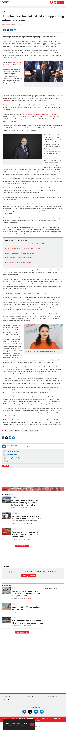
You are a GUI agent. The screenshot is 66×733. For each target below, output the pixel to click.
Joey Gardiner (6, 24)
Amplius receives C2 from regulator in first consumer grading (27, 608)
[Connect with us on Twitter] (30, 712)
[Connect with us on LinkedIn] (36, 712)
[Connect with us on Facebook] (24, 712)
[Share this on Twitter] (8, 30)
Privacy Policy (46, 718)
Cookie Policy (56, 718)
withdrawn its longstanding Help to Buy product (37, 105)
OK (32, 724)
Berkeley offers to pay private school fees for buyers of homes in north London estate (27, 534)
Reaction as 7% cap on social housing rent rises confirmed (22, 248)
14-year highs (7, 100)
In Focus (14, 497)
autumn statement (8, 430)
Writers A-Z (29, 696)
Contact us (22, 718)
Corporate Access (52, 696)
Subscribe (6, 699)
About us (37, 718)
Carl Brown (27, 539)
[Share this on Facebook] (4, 30)
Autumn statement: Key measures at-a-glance (18, 257)
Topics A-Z (7, 696)
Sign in (42, 26)
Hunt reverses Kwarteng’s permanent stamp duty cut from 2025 (24, 244)
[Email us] (42, 712)
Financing (17, 430)
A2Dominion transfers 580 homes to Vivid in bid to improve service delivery (27, 622)
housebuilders (24, 430)
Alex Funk (28, 612)
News (3, 12)
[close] (62, 26)
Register (32, 575)
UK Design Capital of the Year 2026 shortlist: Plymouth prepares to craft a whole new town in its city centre (27, 518)
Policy (31, 430)
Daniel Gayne (28, 523)
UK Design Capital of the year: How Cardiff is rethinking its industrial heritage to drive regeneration (25, 502)
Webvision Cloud (36, 726)
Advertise (30, 718)
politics (36, 430)
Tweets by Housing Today (50, 588)
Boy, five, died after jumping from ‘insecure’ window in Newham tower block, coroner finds (26, 593)
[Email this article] (15, 30)
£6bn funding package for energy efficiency (18, 262)
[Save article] (61, 30)
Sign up (6, 466)
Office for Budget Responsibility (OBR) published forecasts (39, 114)
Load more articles (22, 546)
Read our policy (20, 725)
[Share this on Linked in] (11, 30)
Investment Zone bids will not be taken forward (19, 253)
